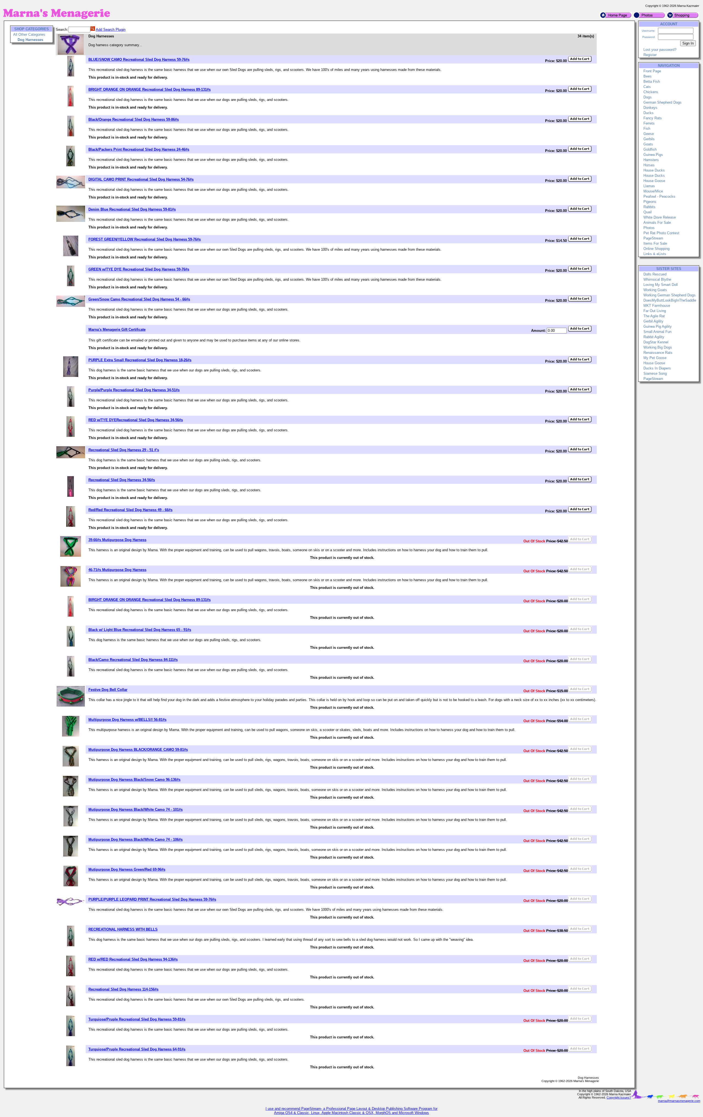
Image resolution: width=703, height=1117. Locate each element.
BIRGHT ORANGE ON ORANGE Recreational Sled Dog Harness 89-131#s (149, 600)
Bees (647, 76)
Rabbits (649, 207)
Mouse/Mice (653, 191)
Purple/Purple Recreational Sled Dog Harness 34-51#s (134, 390)
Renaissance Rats (658, 353)
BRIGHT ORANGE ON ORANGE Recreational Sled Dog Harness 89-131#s (149, 89)
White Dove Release (659, 217)
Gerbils (649, 139)
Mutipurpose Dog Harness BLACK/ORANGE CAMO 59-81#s (138, 750)
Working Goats (655, 290)
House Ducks (654, 170)
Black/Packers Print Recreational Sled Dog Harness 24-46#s (138, 149)
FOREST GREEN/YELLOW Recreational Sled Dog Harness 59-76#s (144, 239)
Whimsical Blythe (657, 279)
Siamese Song (655, 373)
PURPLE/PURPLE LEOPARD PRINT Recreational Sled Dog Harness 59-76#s (152, 899)
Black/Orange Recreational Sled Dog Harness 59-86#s (133, 119)
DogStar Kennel (655, 342)
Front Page (652, 71)
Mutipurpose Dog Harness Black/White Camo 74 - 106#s (135, 839)
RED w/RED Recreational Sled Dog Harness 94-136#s (133, 959)
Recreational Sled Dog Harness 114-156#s (123, 989)
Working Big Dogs (657, 347)
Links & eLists (654, 254)
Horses (649, 165)
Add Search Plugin (110, 29)
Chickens (650, 92)
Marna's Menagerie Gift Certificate (117, 329)
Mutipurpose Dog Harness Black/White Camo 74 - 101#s (135, 809)
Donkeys (650, 108)
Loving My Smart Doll (660, 285)
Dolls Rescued (654, 274)
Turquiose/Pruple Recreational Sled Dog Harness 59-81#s (136, 1019)
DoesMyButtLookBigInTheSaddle (669, 300)
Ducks (648, 113)
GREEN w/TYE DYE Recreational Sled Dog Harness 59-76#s (138, 269)
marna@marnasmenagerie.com (679, 1100)
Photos (649, 228)
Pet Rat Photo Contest (661, 233)
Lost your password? (659, 50)
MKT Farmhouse (656, 306)
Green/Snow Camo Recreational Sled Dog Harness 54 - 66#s (139, 299)
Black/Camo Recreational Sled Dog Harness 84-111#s (133, 660)
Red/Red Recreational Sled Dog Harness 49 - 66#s (130, 510)
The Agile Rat (654, 316)
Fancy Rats (652, 118)
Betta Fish (651, 81)
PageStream (653, 238)
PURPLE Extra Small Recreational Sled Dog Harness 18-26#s (139, 360)
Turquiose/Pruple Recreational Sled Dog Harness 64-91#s (136, 1049)
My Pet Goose (654, 358)
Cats (647, 87)
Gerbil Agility (653, 321)
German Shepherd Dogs (662, 102)
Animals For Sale (657, 222)
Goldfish (650, 149)
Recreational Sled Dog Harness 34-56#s (121, 480)
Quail (647, 212)
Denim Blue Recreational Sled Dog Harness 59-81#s (132, 209)
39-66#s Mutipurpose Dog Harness (117, 540)
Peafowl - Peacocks (659, 196)
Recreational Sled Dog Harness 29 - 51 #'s (123, 450)
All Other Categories (29, 34)
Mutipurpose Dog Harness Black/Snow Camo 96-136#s (134, 779)
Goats (648, 144)
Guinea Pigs (653, 155)
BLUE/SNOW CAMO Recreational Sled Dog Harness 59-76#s (138, 59)
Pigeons (649, 202)
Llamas (649, 186)
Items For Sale (655, 243)
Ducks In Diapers (657, 368)
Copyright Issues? (619, 1097)
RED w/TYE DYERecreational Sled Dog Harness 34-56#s (135, 420)
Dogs (647, 97)
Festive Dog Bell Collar (107, 690)
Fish (646, 128)
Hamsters (651, 160)
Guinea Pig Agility (657, 326)
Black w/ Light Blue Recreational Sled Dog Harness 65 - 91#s (139, 630)
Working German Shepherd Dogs (669, 295)
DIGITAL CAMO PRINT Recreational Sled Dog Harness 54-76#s (141, 179)
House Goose (654, 181)
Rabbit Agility (653, 337)
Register (650, 55)
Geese (648, 134)
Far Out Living (654, 311)
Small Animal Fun (657, 332)
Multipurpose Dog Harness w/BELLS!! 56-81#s (127, 720)
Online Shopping (656, 249)
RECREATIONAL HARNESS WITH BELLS (123, 929)
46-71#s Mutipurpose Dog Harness (117, 570)
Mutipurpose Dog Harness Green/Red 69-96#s (126, 869)
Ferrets (649, 123)
